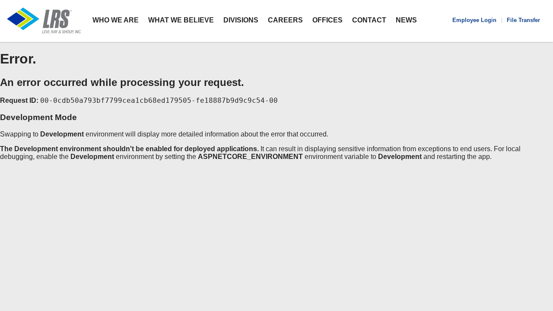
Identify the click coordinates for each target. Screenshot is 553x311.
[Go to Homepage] (44, 21)
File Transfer (523, 20)
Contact (369, 20)
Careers (285, 20)
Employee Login (474, 20)
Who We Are (115, 20)
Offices (327, 20)
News (406, 20)
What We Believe (181, 20)
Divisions (240, 20)
